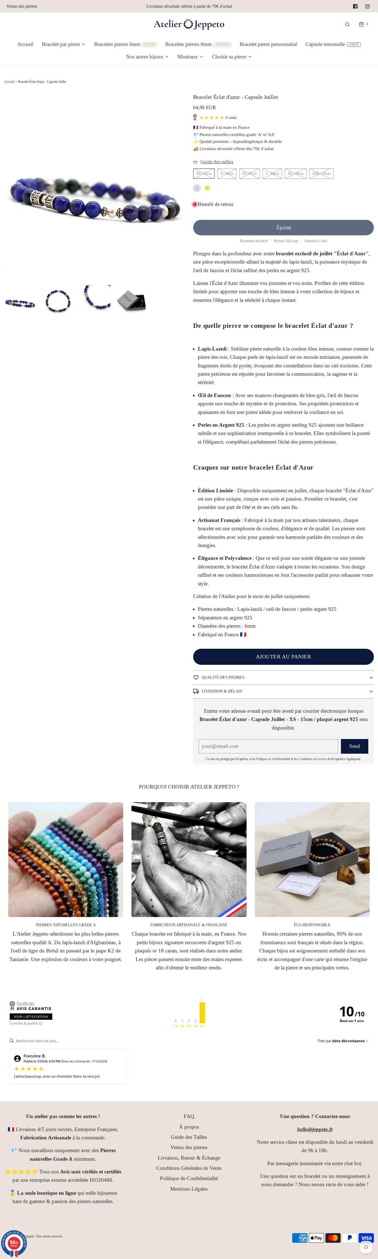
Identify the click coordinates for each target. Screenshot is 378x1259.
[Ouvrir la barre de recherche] (347, 24)
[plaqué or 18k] (207, 188)
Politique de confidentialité (272, 759)
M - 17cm (249, 173)
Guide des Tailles (189, 1137)
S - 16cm (227, 173)
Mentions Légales (189, 1189)
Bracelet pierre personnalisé (268, 44)
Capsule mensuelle (325, 44)
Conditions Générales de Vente (188, 1168)
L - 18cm (272, 173)
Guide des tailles (217, 161)
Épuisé (283, 227)
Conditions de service (312, 759)
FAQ (189, 1116)
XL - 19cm (296, 173)
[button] (20, 301)
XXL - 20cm (321, 173)
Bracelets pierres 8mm (188, 44)
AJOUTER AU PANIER (283, 657)
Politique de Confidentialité (189, 1178)
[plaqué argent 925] (197, 188)
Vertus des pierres (21, 6)
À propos (189, 1127)
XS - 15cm (204, 173)
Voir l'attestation (31, 1017)
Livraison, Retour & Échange (189, 1158)
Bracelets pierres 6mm (117, 44)
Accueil (25, 44)
